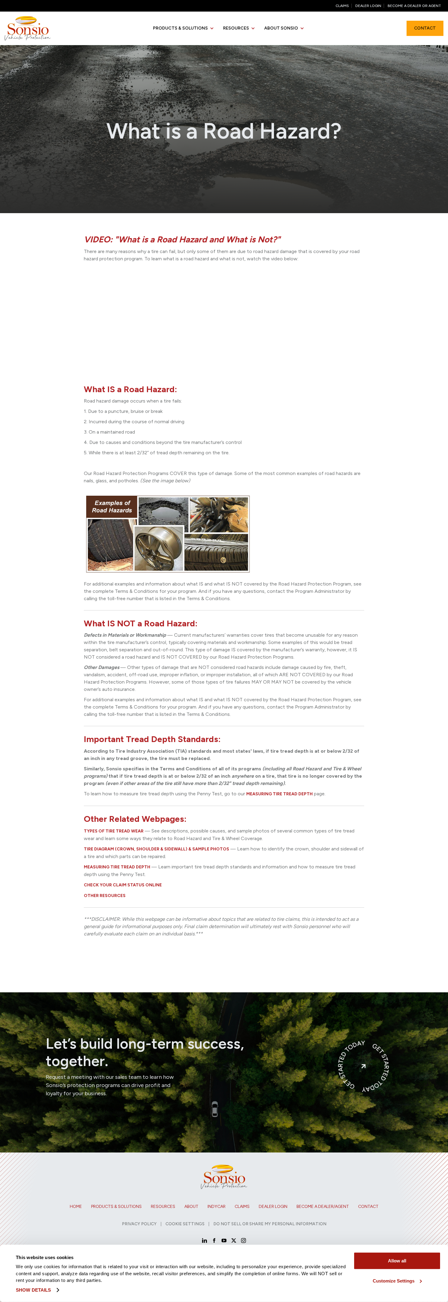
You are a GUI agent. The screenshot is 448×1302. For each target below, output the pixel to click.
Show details (33, 1290)
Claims (342, 6)
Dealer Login (368, 6)
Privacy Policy (139, 1223)
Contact (425, 28)
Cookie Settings (184, 1223)
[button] (183, 28)
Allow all (397, 1260)
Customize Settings (393, 1280)
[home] (28, 28)
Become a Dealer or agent (414, 6)
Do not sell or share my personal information (269, 1223)
